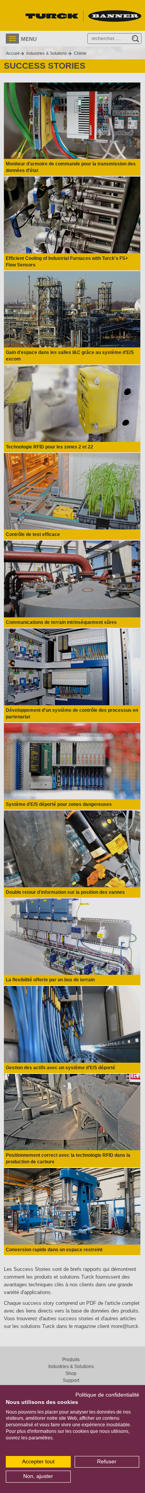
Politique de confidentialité (107, 1395)
